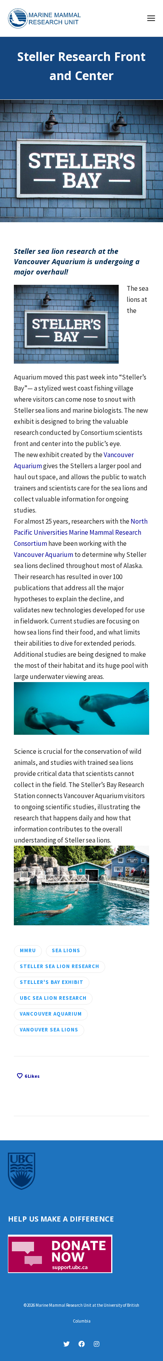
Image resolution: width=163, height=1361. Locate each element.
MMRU (28, 950)
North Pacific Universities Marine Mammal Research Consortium (81, 532)
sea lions (66, 950)
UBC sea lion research (53, 998)
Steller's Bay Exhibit (51, 982)
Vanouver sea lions (49, 1029)
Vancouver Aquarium (43, 554)
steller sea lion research (59, 966)
